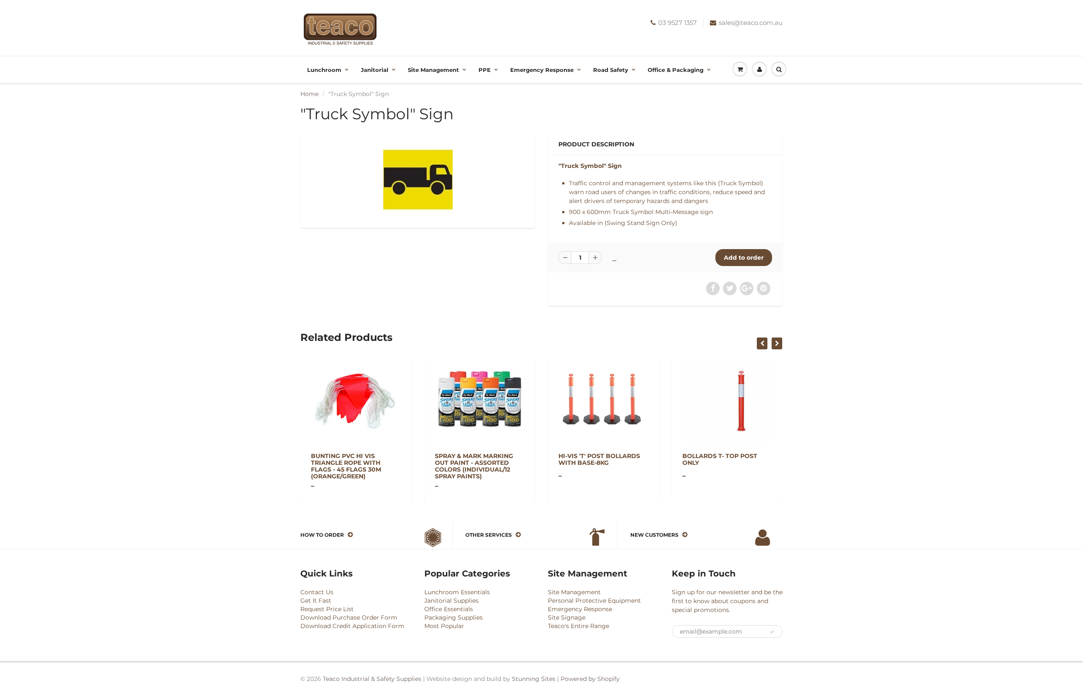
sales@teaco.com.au (751, 23)
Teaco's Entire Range (578, 626)
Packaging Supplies (453, 617)
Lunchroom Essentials (457, 592)
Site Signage (566, 617)
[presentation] (762, 343)
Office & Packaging (676, 69)
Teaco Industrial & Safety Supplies (372, 679)
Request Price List (327, 609)
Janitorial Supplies (451, 600)
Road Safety (610, 69)
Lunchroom (324, 69)
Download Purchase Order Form (348, 617)
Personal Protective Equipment (594, 600)
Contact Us (316, 592)
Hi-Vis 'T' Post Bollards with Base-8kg (599, 459)
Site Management (433, 69)
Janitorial (374, 69)
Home (309, 94)
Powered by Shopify (590, 679)
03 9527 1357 (677, 23)
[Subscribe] (772, 632)
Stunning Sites (533, 679)
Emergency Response (542, 69)
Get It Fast (315, 600)
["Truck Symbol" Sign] (418, 179)
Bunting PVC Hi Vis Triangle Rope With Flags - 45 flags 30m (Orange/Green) (346, 466)
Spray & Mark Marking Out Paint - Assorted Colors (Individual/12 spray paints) (474, 466)
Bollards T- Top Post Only (719, 459)
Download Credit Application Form (352, 626)
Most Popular (444, 626)
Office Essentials (448, 609)
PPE (484, 69)
